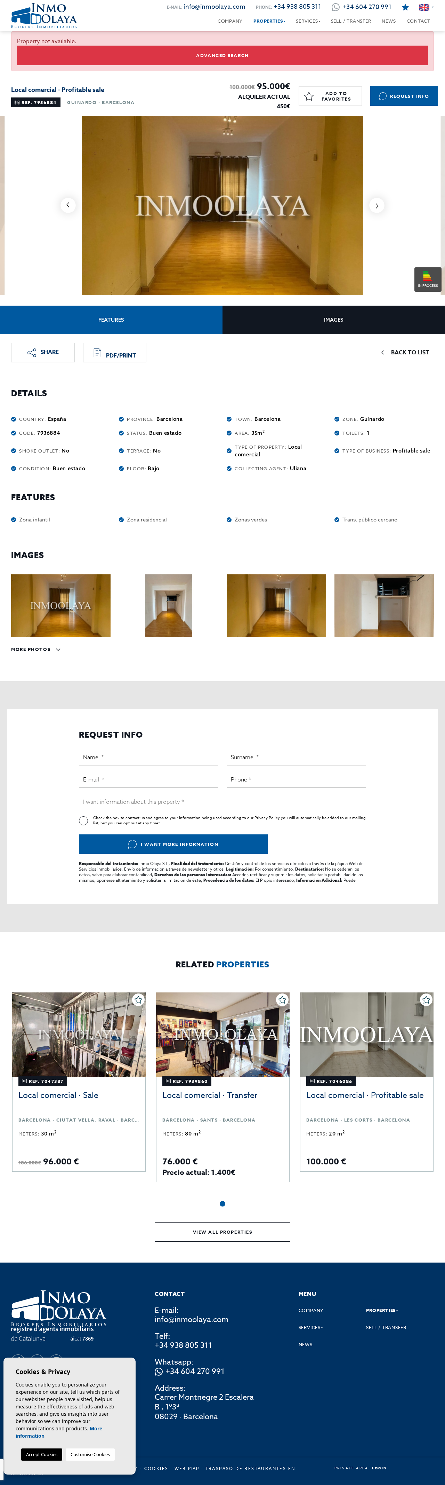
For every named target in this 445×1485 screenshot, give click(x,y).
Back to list (410, 352)
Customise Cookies (90, 1454)
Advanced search (222, 55)
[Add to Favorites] (138, 999)
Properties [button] (268, 21)
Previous (68, 205)
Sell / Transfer (351, 21)
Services (307, 21)
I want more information (179, 844)
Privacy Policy (267, 818)
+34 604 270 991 (195, 1372)
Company (230, 21)
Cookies (156, 1468)
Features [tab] (111, 319)
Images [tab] (333, 319)
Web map (187, 1468)
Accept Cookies (41, 1454)
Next (377, 205)
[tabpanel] (79, 1081)
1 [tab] (222, 1204)
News (389, 21)
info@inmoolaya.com (214, 6)
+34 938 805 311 (297, 6)
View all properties (222, 1232)
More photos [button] (31, 649)
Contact (418, 21)
